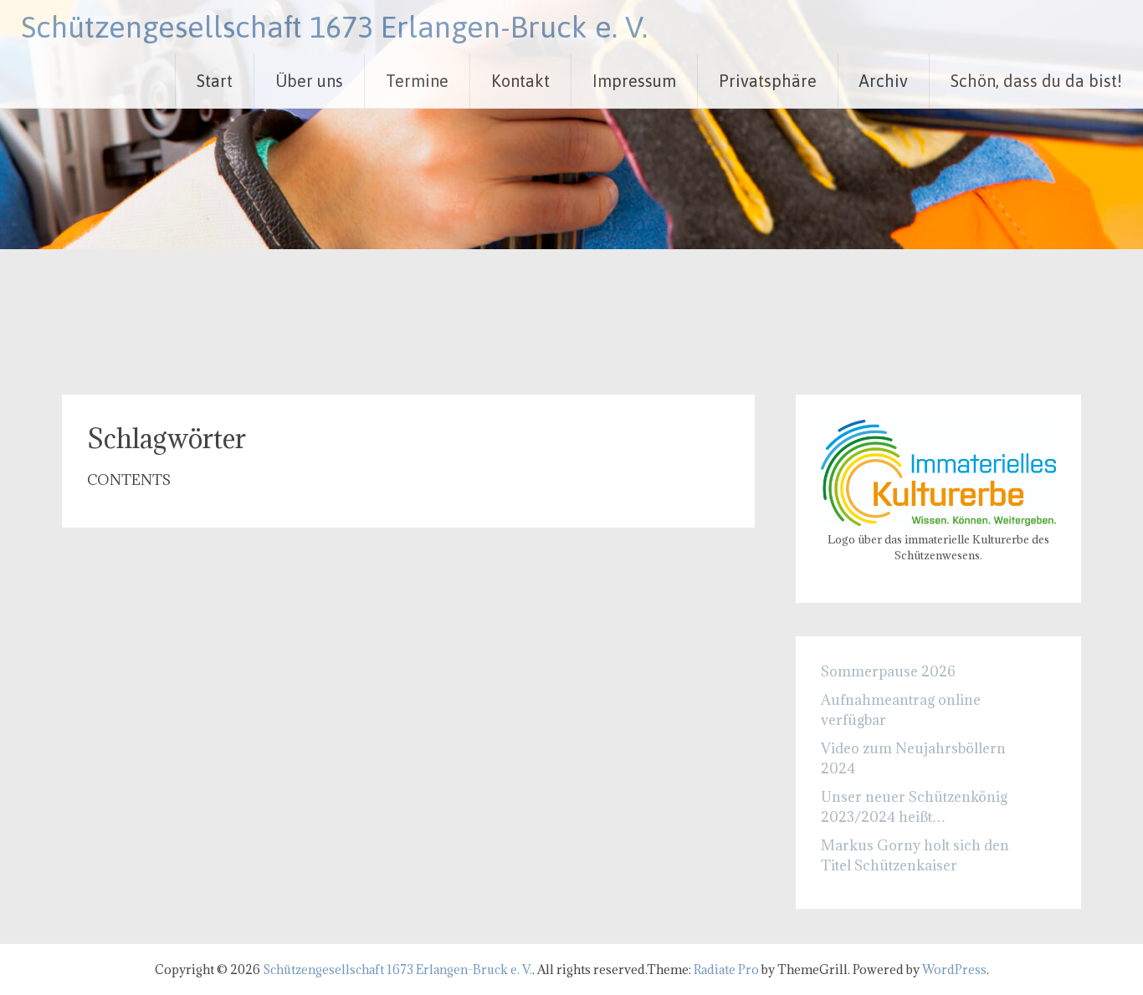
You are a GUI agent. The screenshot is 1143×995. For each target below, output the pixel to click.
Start (215, 80)
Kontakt (520, 80)
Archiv (883, 80)
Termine (417, 80)
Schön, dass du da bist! (1036, 80)
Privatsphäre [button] (768, 80)
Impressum (634, 80)
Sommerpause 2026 (888, 671)
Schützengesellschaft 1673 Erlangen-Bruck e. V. (334, 26)
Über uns (309, 80)
